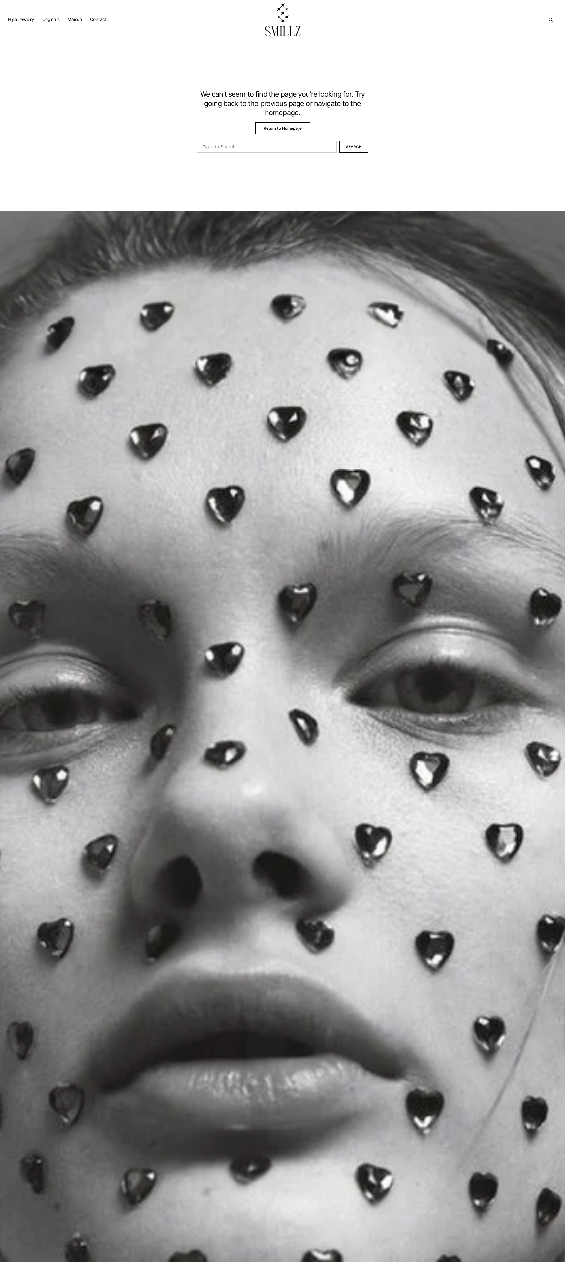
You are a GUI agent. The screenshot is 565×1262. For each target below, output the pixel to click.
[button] (551, 20)
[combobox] (267, 147)
